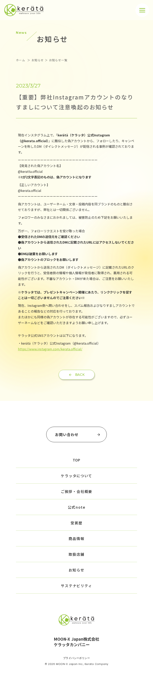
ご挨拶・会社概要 (76, 491)
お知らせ (76, 570)
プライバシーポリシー (76, 658)
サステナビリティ (76, 585)
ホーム (21, 60)
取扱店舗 (76, 554)
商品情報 (76, 538)
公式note (76, 507)
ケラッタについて (76, 475)
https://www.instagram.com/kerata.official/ (50, 349)
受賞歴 (76, 523)
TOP (76, 460)
